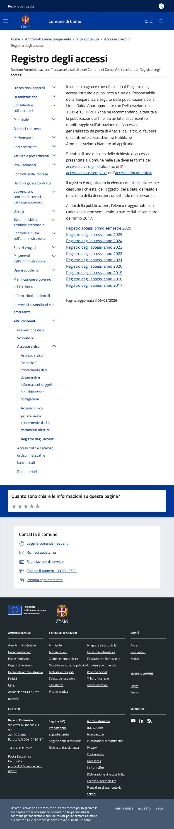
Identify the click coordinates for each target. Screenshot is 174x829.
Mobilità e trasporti (61, 672)
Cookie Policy (95, 754)
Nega (159, 808)
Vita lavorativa (58, 691)
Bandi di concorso (27, 128)
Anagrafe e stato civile (101, 645)
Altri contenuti (87, 39)
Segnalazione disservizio (65, 740)
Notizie (135, 658)
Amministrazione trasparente (48, 39)
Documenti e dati (19, 652)
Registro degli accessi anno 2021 (94, 260)
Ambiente (55, 645)
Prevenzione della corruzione (30, 333)
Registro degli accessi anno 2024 (94, 241)
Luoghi (134, 685)
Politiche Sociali (97, 672)
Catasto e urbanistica (101, 652)
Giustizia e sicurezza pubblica (68, 665)
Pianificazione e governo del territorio (32, 282)
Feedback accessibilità (101, 780)
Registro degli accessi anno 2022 (94, 253)
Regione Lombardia (21, 6)
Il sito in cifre (95, 767)
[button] (54, 87)
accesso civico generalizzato (90, 166)
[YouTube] (133, 721)
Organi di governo (19, 665)
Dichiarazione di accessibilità (106, 774)
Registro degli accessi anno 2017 (94, 285)
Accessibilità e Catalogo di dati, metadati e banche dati (35, 455)
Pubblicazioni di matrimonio (105, 740)
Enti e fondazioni (19, 658)
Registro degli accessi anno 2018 (94, 279)
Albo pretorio (95, 734)
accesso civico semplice (86, 173)
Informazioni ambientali (32, 295)
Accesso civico (115, 39)
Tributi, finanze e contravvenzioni (98, 681)
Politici (12, 678)
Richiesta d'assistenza (64, 747)
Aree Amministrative (22, 645)
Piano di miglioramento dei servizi (104, 790)
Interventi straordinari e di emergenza (34, 308)
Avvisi (134, 645)
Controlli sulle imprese (31, 174)
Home (15, 39)
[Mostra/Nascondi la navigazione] (5, 21)
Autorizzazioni (58, 652)
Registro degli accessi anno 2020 (94, 266)
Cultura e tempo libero (63, 658)
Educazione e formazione (103, 658)
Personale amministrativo (25, 672)
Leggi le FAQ (57, 721)
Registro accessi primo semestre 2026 (98, 228)
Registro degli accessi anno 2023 (94, 247)
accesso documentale (133, 173)
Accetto (144, 808)
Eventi (134, 692)
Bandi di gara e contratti (32, 183)
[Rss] (149, 721)
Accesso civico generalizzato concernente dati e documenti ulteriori (36, 419)
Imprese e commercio (101, 665)
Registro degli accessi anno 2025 (94, 234)
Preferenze (124, 808)
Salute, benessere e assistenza (62, 681)
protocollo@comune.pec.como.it (25, 768)
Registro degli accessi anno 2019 (94, 272)
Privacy (92, 747)
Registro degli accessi (38, 439)
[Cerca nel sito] (161, 21)
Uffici (11, 685)
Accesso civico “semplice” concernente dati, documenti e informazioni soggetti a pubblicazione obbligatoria (37, 377)
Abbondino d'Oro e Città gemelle (23, 695)
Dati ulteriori (27, 471)
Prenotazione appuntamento (59, 731)
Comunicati (137, 652)
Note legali (94, 760)
